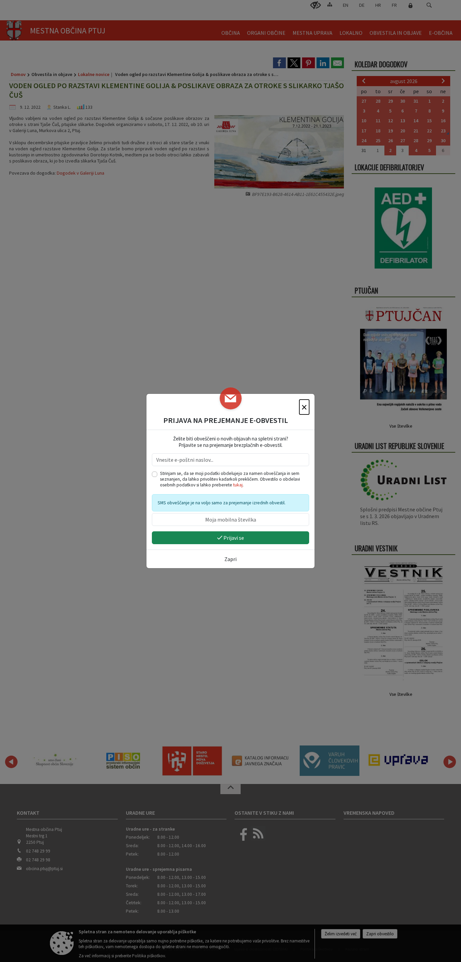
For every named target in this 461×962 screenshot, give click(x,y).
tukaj (238, 485)
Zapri (230, 559)
